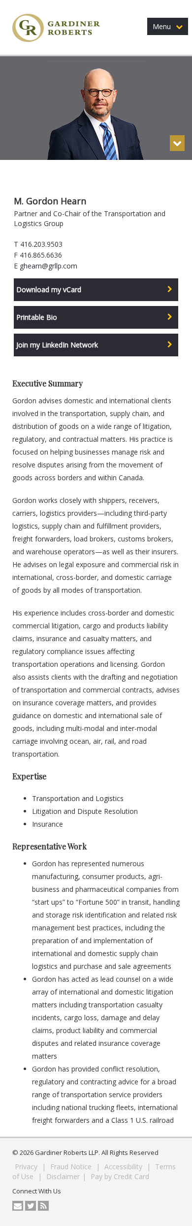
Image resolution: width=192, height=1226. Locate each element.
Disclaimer (63, 1176)
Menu (162, 26)
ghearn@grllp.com (48, 265)
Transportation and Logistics (78, 798)
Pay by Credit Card (120, 1176)
